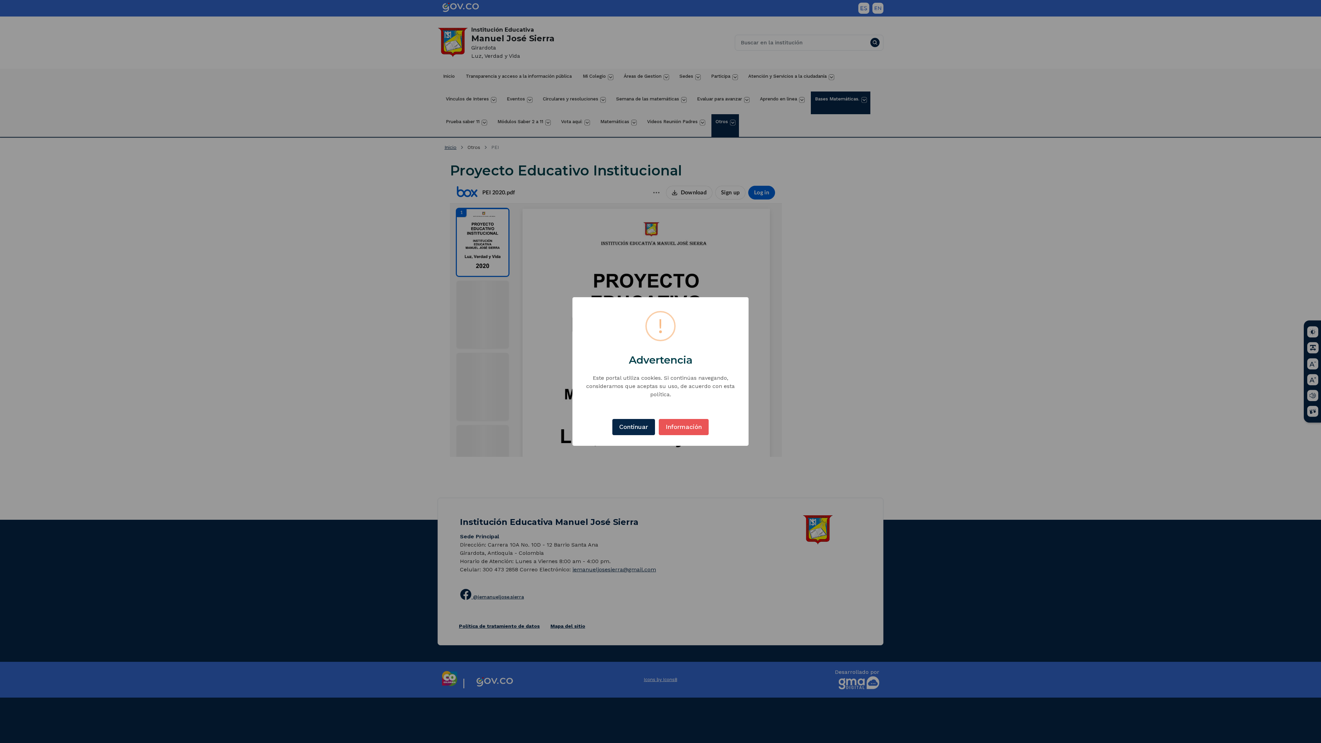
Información (684, 426)
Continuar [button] (633, 426)
